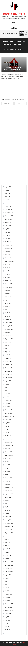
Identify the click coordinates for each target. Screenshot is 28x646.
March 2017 (8, 552)
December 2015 (9, 600)
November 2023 (9, 293)
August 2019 (8, 458)
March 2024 (8, 280)
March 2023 (8, 319)
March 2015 (7, 629)
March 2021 (7, 397)
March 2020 (8, 435)
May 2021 (7, 390)
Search (13, 22)
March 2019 (8, 474)
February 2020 (8, 439)
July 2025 (7, 229)
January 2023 (8, 326)
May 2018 (7, 507)
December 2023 (9, 290)
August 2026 (8, 187)
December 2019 (9, 445)
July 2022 (7, 345)
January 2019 (8, 481)
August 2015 (8, 613)
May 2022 (7, 351)
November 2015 (9, 604)
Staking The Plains (14, 13)
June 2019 (7, 465)
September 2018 (9, 494)
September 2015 (9, 610)
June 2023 (7, 309)
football (12, 99)
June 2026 (7, 193)
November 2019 (9, 448)
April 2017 (7, 549)
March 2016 (7, 591)
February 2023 (8, 322)
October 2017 (8, 529)
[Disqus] (14, 124)
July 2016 (7, 578)
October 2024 (8, 258)
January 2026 (8, 209)
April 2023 (7, 316)
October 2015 (8, 607)
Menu (15, 28)
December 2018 (9, 484)
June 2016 (7, 581)
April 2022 (7, 355)
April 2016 (7, 587)
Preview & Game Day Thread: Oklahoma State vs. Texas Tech (9, 103)
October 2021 (8, 374)
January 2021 (8, 403)
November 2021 (9, 371)
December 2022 (9, 329)
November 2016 (9, 565)
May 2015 (7, 623)
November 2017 (9, 526)
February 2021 (8, 400)
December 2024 (9, 251)
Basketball (6, 62)
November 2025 (9, 216)
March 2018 (8, 513)
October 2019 (8, 452)
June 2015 (7, 620)
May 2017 (7, 545)
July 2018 (7, 500)
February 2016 (8, 594)
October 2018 (8, 490)
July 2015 (7, 617)
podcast (16, 99)
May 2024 (7, 274)
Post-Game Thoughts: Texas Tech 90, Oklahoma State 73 (21, 103)
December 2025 (9, 212)
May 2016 (7, 584)
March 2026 (8, 203)
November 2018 (9, 487)
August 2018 (8, 497)
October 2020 (8, 413)
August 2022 (8, 342)
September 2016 (9, 571)
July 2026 (7, 190)
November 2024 (9, 254)
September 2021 (9, 377)
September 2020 (9, 416)
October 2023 (8, 296)
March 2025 (8, 241)
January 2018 (8, 520)
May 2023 (7, 313)
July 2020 (7, 423)
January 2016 (8, 597)
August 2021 (8, 380)
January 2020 (8, 442)
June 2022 (7, 348)
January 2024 (8, 287)
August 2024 (8, 264)
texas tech (21, 99)
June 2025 (7, 232)
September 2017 (9, 532)
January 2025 (8, 248)
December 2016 (9, 562)
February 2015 (8, 633)
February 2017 (8, 555)
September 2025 (9, 222)
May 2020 (7, 429)
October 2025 (8, 219)
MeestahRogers (17, 65)
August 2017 (8, 536)
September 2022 (9, 338)
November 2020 (9, 410)
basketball (7, 99)
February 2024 (8, 284)
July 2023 (7, 306)
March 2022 (8, 358)
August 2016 (8, 574)
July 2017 (7, 539)
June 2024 (7, 271)
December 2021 (9, 368)
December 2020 (9, 406)
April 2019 (7, 471)
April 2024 (7, 277)
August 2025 (8, 225)
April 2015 (7, 626)
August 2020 (8, 419)
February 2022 (8, 361)
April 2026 (7, 199)
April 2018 (7, 510)
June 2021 (7, 387)
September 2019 (9, 455)
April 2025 (7, 238)
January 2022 (8, 364)
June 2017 (7, 542)
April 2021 (7, 393)
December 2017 (9, 523)
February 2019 (8, 477)
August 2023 (8, 303)
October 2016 (8, 568)
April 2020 (7, 432)
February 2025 (8, 245)
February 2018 (8, 516)
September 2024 (9, 261)
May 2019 (7, 468)
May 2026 (7, 196)
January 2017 (8, 558)
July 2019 (7, 461)
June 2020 (7, 426)
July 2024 (7, 267)
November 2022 (9, 332)
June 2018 (7, 503)
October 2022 (8, 335)
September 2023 (9, 300)
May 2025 (7, 235)
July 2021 (7, 384)
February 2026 (8, 206)
